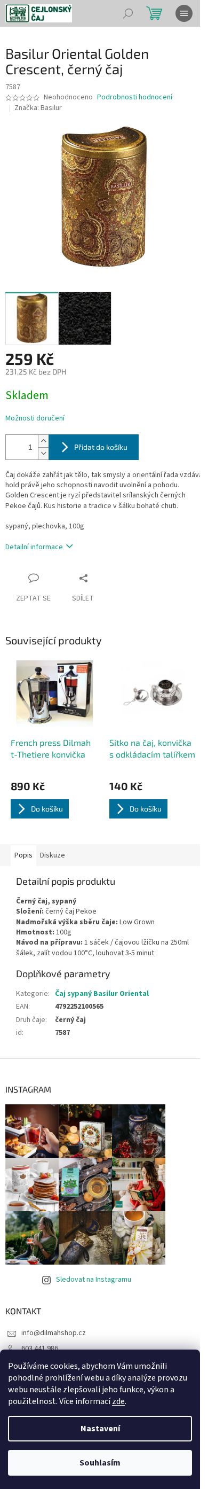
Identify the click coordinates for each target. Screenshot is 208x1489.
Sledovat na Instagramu (93, 1279)
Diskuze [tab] (52, 855)
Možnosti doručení (35, 419)
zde (118, 1401)
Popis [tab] (23, 855)
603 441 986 (39, 1348)
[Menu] (184, 13)
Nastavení (100, 1429)
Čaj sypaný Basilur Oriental (102, 993)
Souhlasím (100, 1463)
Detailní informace (34, 547)
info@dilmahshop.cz (53, 1333)
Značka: (38, 108)
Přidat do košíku (100, 446)
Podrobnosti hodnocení (134, 97)
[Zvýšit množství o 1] (43, 441)
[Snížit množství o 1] (43, 453)
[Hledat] (128, 13)
